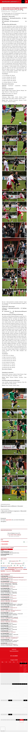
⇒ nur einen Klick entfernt (14, 534)
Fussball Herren (4, 10)
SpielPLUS (4, 567)
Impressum (14, 649)
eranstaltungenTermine (15, 567)
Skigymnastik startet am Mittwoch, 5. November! (12, 505)
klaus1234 (19, 10)
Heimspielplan (16, 571)
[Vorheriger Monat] (3, 659)
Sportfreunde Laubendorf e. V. (11, 1)
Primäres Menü (26, 1)
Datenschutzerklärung (14, 651)
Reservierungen (18, 569)
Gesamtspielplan (10, 569)
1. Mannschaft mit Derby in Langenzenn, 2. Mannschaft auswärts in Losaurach (13, 511)
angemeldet (8, 519)
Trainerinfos (8, 571)
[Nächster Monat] (25, 659)
